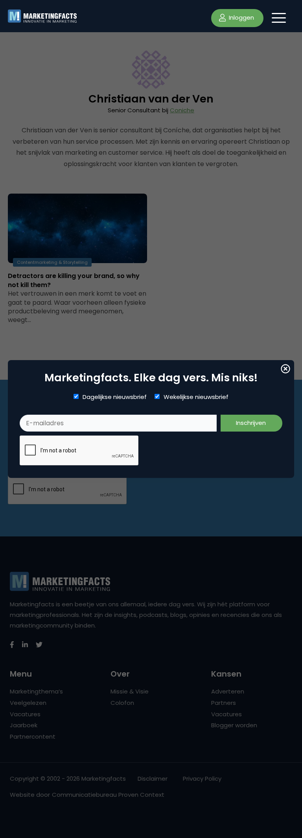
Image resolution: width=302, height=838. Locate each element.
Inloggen (240, 17)
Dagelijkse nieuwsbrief (115, 397)
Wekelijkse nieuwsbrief (196, 397)
